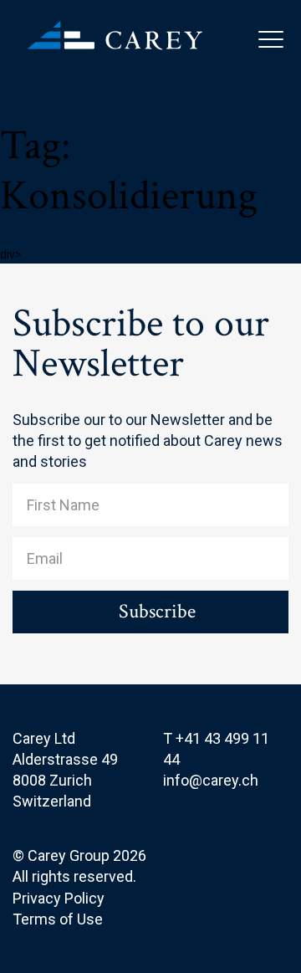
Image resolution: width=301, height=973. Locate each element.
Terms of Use (58, 919)
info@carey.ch (210, 780)
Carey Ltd (125, 50)
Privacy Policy (59, 898)
